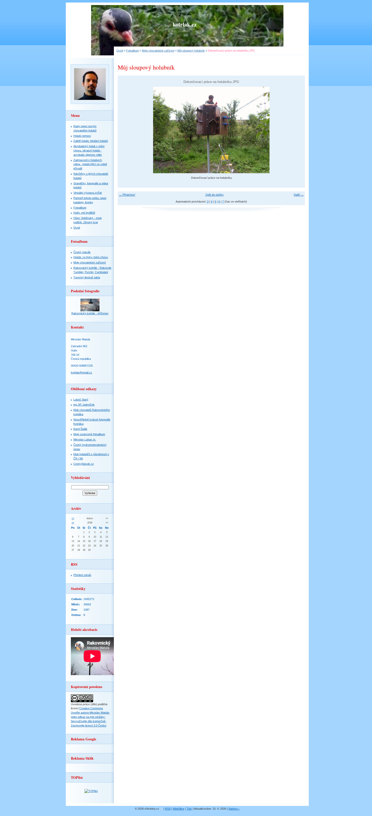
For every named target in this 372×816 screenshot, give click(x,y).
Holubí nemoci (82, 135)
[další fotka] (296, 130)
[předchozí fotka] (126, 130)
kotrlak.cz (185, 24)
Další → (299, 194)
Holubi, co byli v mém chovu (90, 257)
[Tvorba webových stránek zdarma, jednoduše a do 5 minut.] (161, 809)
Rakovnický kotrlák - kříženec (90, 313)
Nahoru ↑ (234, 808)
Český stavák (82, 252)
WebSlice (178, 808)
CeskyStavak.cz (83, 463)
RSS (168, 808)
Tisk (189, 808)
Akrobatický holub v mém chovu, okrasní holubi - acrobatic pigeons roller (89, 150)
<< (73, 518)
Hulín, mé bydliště (84, 212)
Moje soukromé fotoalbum (89, 434)
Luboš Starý (80, 399)
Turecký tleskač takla (86, 277)
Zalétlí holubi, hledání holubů (90, 140)
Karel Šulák (80, 428)
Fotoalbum (79, 207)
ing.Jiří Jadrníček (84, 404)
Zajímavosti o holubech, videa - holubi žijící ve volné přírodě (90, 164)
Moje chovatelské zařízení (89, 262)
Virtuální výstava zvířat (87, 192)
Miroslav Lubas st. (84, 439)
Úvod (76, 227)
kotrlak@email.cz (81, 372)
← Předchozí (127, 194)
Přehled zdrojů (82, 575)
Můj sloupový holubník (191, 50)
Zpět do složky (214, 194)
